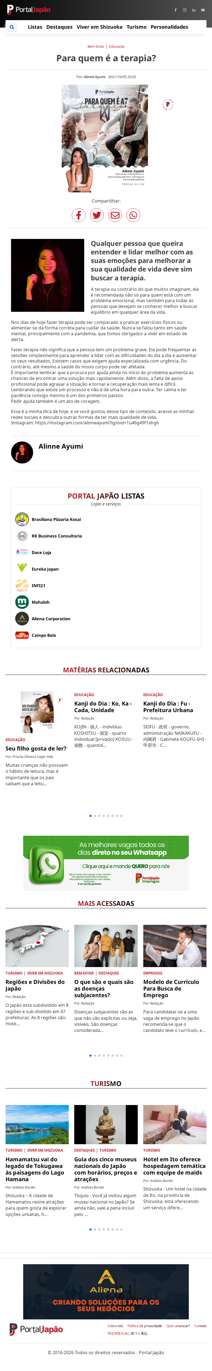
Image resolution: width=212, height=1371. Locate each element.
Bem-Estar (96, 46)
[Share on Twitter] (97, 215)
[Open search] (12, 27)
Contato (200, 1326)
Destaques (109, 973)
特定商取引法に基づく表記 (127, 1333)
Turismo (14, 973)
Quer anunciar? (178, 1326)
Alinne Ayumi (94, 76)
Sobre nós (115, 1326)
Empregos (152, 973)
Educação (117, 46)
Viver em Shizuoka (45, 973)
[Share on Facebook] (79, 215)
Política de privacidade (145, 1326)
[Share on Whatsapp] (133, 215)
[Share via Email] (115, 215)
